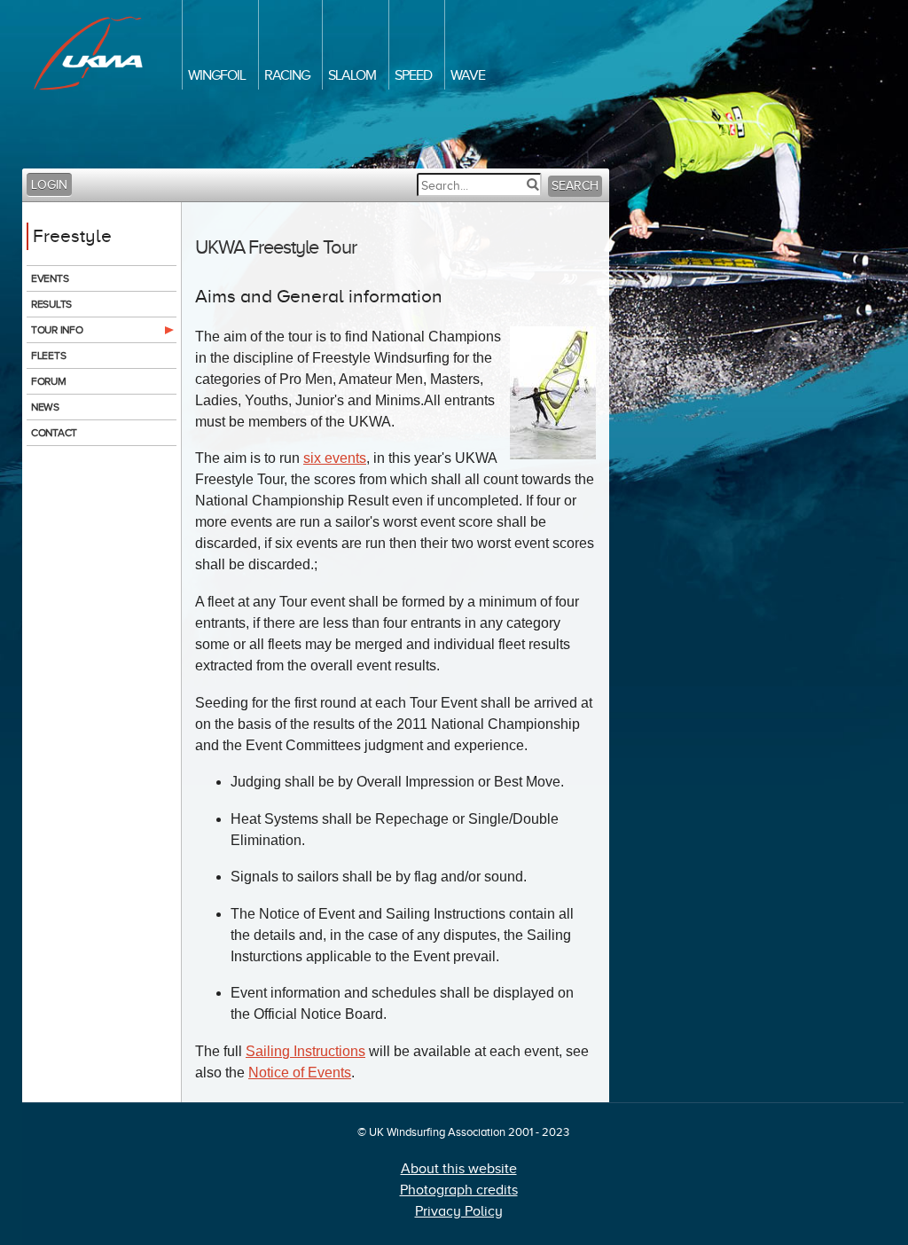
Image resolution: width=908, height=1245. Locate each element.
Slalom (352, 75)
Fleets (48, 355)
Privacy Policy (459, 1211)
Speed (413, 75)
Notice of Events (299, 1072)
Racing (286, 75)
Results (51, 304)
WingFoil (217, 75)
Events (49, 278)
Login (49, 185)
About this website (459, 1169)
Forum (49, 381)
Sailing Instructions (305, 1051)
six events (334, 458)
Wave (467, 75)
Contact (54, 433)
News (45, 407)
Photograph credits (459, 1190)
